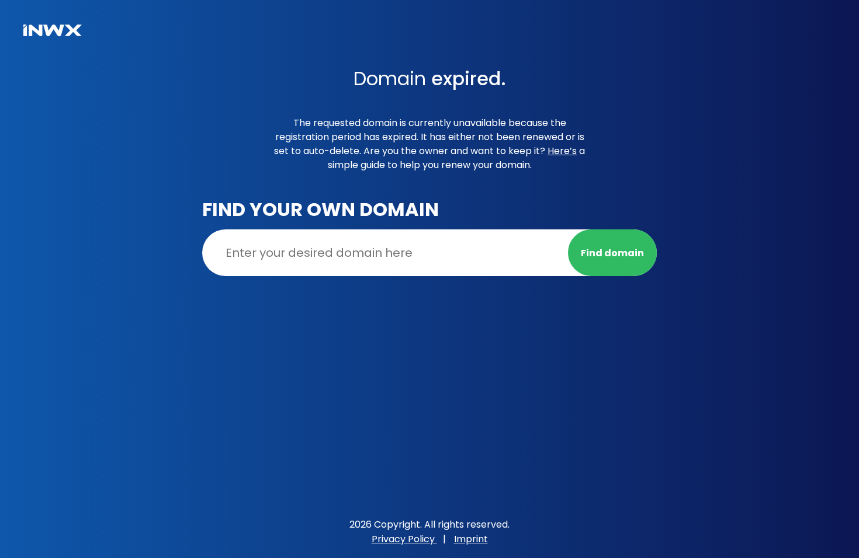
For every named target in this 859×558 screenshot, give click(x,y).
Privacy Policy (404, 539)
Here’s (562, 151)
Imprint (471, 539)
